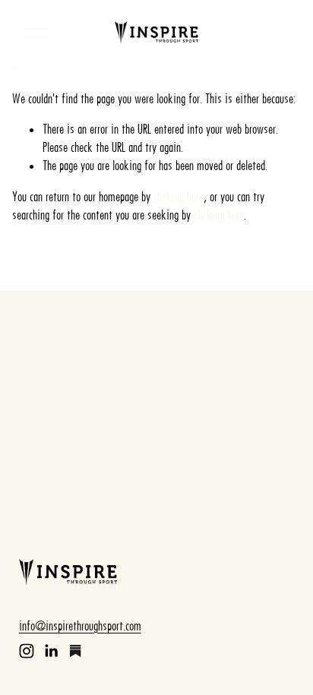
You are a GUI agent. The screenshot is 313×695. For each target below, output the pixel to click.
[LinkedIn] (50, 651)
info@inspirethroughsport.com (80, 625)
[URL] (75, 651)
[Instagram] (26, 651)
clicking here (178, 196)
